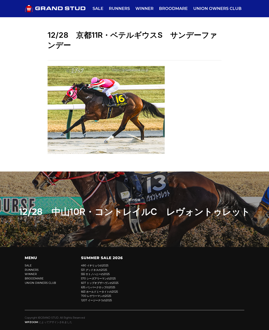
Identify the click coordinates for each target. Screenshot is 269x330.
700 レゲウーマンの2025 (96, 296)
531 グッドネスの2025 (94, 270)
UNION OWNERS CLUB (217, 8)
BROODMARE (173, 8)
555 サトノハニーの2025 (95, 274)
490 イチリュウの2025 (94, 265)
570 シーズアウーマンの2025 (98, 278)
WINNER (144, 8)
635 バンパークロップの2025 (98, 287)
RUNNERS (119, 8)
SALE (98, 8)
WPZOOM (31, 322)
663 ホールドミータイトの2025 (99, 291)
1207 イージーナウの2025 (96, 300)
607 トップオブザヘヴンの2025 (99, 283)
